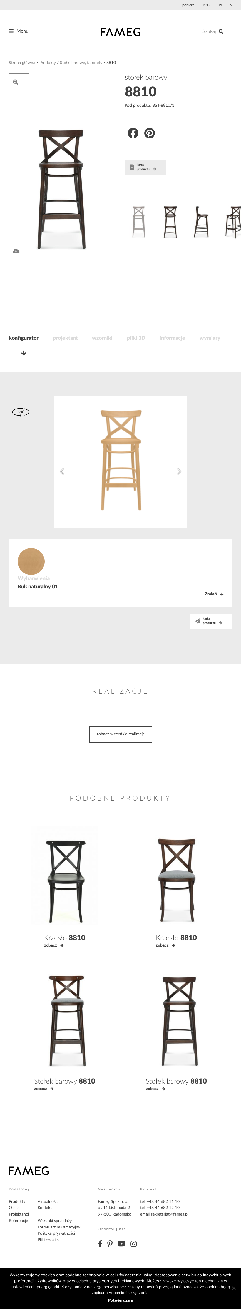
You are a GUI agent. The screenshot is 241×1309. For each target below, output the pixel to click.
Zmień (211, 594)
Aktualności (48, 1202)
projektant (65, 338)
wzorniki (102, 338)
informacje (172, 338)
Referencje (18, 1221)
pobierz (188, 5)
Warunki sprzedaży (55, 1221)
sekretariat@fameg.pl (169, 1214)
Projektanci (19, 1214)
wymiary (210, 338)
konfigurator (24, 338)
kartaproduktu (143, 167)
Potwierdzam (120, 1300)
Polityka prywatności (56, 1233)
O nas (14, 1208)
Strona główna (22, 63)
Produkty (47, 63)
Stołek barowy (64, 1081)
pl (220, 5)
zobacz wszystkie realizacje (121, 734)
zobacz (50, 945)
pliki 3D (136, 338)
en (229, 5)
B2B (206, 5)
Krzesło (64, 938)
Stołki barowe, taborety (81, 63)
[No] (234, 1288)
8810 (141, 92)
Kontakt (45, 1208)
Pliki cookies (48, 1240)
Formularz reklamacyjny (59, 1227)
